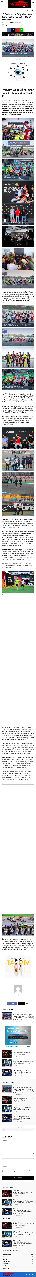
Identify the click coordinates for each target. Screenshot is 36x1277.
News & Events (6, 19)
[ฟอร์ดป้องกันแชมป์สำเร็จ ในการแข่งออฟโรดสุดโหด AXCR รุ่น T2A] (7, 1063)
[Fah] (3, 25)
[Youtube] (32, 10)
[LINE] (21, 30)
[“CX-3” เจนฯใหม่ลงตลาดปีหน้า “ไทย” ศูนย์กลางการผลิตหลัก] (7, 1054)
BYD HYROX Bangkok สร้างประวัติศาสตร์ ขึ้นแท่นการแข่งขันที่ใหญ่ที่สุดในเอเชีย (22, 1072)
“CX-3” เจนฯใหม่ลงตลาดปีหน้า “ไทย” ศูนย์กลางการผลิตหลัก (23, 1053)
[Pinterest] (17, 30)
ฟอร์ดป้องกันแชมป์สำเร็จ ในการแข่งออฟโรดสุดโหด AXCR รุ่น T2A (23, 1062)
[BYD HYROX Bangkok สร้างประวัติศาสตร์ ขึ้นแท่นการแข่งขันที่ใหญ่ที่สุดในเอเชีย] (7, 1072)
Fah (7, 25)
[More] (27, 1003)
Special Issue (16, 1050)
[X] (30, 10)
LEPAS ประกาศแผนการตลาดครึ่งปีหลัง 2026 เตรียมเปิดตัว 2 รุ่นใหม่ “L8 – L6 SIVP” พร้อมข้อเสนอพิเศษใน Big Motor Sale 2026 (23, 1017)
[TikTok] (29, 1274)
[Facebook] (24, 10)
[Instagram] (27, 10)
